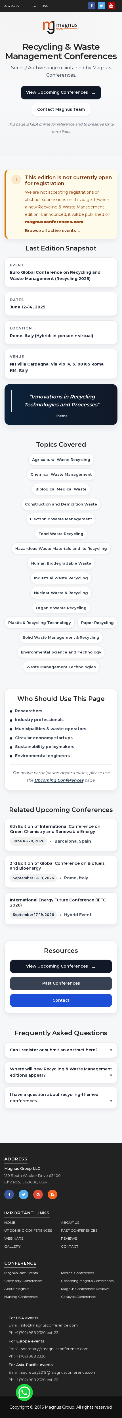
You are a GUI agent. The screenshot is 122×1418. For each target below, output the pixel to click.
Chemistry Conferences (23, 1281)
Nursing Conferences (21, 1296)
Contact (61, 1000)
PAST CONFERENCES (79, 1230)
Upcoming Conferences (58, 780)
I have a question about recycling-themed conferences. (54, 1097)
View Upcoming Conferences (61, 92)
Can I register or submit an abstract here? (54, 1049)
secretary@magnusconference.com (55, 1348)
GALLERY (12, 1246)
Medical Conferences (77, 1273)
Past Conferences (61, 983)
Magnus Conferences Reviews (85, 1289)
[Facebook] (9, 1194)
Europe (31, 6)
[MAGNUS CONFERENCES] (61, 26)
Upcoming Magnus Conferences (87, 1281)
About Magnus (16, 1289)
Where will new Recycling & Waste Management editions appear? (61, 1072)
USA (45, 6)
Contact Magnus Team (61, 109)
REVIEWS (69, 1238)
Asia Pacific (12, 6)
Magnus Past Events (21, 1273)
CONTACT (69, 1246)
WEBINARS (13, 1238)
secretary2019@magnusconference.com (58, 1372)
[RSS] (52, 1194)
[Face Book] (91, 5)
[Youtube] (111, 5)
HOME (9, 1222)
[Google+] (38, 1194)
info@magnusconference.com (49, 1325)
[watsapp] (24, 1392)
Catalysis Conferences (78, 1296)
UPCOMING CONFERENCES (28, 1230)
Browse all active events (53, 230)
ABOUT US (70, 1222)
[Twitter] (101, 5)
